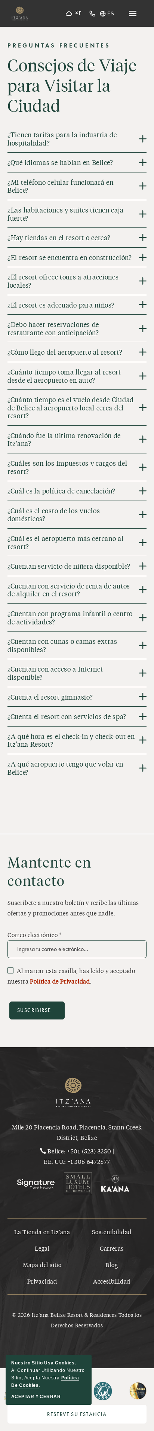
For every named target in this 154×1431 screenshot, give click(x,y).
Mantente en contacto (49, 871)
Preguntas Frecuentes (59, 45)
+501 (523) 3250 (89, 1151)
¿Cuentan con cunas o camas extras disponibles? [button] (62, 645)
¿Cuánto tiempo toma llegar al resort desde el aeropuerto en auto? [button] (64, 376)
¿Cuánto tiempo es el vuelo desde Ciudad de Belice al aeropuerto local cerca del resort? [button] (70, 407)
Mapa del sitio (42, 1265)
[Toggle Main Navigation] (132, 13)
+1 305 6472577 (88, 1161)
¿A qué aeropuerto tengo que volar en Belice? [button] (65, 768)
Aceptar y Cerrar (36, 1396)
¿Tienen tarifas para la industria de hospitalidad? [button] (62, 139)
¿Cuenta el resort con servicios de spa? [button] (66, 716)
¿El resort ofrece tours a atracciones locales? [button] (63, 281)
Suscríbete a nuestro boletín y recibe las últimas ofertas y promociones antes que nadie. (73, 908)
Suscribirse (34, 1010)
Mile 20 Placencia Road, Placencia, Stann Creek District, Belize (77, 1132)
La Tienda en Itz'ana (42, 1232)
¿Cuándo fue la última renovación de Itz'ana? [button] (64, 439)
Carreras (112, 1248)
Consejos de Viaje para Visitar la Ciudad (72, 85)
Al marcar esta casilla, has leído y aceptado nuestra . (71, 976)
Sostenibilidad (112, 1232)
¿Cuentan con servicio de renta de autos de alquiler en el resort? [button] (68, 590)
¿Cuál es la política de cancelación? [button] (61, 491)
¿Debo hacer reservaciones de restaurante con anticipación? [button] (53, 328)
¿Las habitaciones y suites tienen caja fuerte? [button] (65, 214)
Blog (111, 1265)
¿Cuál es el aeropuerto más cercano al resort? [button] (65, 542)
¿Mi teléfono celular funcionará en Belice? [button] (60, 186)
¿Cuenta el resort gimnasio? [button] (50, 697)
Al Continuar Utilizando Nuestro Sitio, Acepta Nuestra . (48, 1374)
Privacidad (42, 1281)
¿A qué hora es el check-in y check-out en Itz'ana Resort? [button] (71, 740)
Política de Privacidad (60, 981)
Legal (42, 1248)
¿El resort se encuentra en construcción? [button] (69, 257)
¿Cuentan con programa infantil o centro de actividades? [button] (70, 617)
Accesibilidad (111, 1281)
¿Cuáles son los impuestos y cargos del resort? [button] (67, 467)
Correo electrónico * (34, 935)
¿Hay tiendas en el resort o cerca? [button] (58, 237)
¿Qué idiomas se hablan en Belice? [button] (60, 162)
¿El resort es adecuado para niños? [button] (60, 305)
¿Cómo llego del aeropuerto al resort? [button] (65, 352)
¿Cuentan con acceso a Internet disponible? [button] (55, 673)
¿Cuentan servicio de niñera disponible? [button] (68, 566)
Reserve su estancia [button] (97, 1416)
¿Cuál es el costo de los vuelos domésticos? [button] (53, 515)
